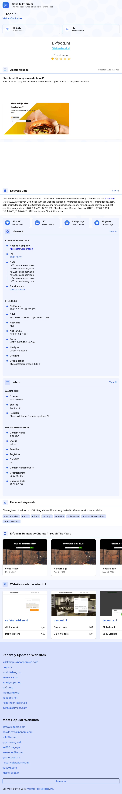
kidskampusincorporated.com (20, 662)
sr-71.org (8, 687)
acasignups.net (11, 682)
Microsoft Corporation (21, 248)
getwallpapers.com (14, 726)
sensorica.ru (10, 677)
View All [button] (115, 190)
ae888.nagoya (11, 747)
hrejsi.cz (7, 667)
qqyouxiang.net (12, 742)
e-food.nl (109, 198)
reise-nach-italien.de (15, 702)
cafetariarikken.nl (16, 620)
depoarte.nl (109, 620)
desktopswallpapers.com (17, 732)
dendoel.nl (60, 620)
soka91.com (10, 767)
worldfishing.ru (11, 672)
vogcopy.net (10, 697)
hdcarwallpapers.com (16, 762)
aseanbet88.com (13, 752)
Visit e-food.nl (11, 18)
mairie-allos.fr (11, 772)
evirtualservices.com (15, 707)
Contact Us (61, 781)
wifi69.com (9, 737)
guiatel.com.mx (11, 757)
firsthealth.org (11, 692)
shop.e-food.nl (17, 289)
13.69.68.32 (16, 257)
